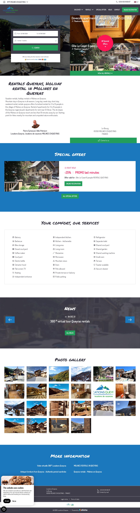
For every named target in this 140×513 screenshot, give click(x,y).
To (37, 33)
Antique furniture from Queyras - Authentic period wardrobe (43, 471)
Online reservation (130, 10)
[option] (70, 176)
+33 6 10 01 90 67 (105, 490)
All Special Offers (70, 196)
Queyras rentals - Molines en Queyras (88, 471)
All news (70, 333)
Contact (117, 10)
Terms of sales (75, 499)
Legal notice (64, 499)
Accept (7, 501)
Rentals (88, 10)
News (110, 10)
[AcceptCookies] (4, 509)
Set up (14, 501)
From (18, 33)
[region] (17, 490)
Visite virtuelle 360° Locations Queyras (51, 465)
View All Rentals (104, 73)
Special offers (101, 10)
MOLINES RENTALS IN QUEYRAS (86, 465)
